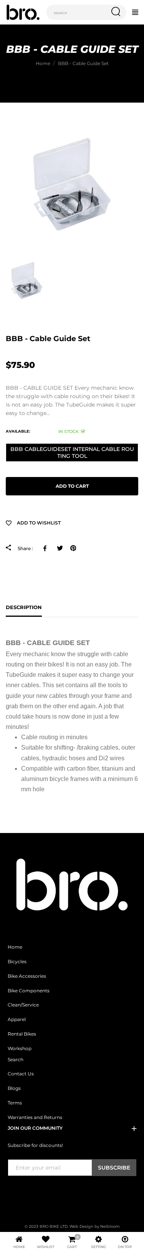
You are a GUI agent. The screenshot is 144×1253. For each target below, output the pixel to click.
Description (24, 607)
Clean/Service (23, 1005)
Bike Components (29, 990)
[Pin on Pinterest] (73, 548)
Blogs (14, 1088)
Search (15, 1059)
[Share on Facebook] (46, 548)
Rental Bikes (22, 1034)
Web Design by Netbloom (95, 1226)
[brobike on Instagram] (30, 1191)
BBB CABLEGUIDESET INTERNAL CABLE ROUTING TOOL (72, 452)
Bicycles (17, 961)
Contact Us (21, 1074)
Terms (15, 1103)
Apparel (17, 1019)
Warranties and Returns (35, 1117)
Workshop (19, 1048)
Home (15, 947)
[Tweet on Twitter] (60, 548)
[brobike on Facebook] (12, 1191)
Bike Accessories (27, 976)
